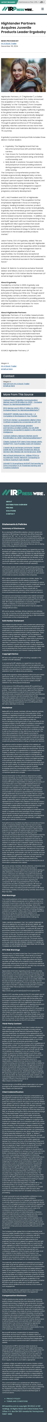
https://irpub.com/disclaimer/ (12, 1088)
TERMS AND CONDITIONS (17, 1401)
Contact (10, 514)
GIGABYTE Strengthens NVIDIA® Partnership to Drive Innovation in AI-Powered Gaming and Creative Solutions (23, 465)
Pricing (9, 507)
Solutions (11, 511)
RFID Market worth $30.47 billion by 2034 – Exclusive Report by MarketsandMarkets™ (21, 409)
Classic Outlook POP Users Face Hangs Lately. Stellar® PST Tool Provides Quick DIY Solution (22, 442)
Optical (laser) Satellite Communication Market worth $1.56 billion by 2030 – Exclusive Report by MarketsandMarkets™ (22, 402)
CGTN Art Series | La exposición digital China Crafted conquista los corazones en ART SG (22, 421)
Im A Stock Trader (9, 43)
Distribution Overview (16, 504)
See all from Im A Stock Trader (16, 383)
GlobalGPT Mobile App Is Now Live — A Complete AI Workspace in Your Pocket (20, 415)
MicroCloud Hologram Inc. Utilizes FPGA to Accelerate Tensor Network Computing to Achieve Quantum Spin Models (21, 457)
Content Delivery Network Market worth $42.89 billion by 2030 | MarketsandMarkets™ (22, 437)
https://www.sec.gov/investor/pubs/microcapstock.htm (21, 991)
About (9, 501)
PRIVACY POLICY (13, 1398)
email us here (7, 369)
